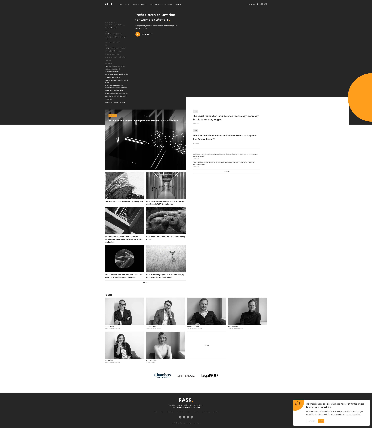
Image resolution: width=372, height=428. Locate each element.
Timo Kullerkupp (193, 326)
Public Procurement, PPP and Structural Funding (116, 81)
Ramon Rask (109, 326)
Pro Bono (158, 4)
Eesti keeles (251, 4)
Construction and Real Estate (113, 51)
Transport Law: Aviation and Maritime (115, 57)
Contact (178, 4)
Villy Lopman (233, 326)
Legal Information (177, 423)
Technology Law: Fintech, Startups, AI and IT (115, 38)
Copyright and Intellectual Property (115, 48)
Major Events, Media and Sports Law (115, 102)
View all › (145, 282)
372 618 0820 (177, 407)
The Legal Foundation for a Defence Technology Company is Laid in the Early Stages (226, 117)
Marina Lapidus (151, 360)
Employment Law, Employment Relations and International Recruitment (116, 86)
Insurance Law (109, 63)
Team (120, 4)
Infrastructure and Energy (112, 54)
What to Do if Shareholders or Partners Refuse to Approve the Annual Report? (225, 137)
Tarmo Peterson (152, 326)
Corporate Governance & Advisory (114, 25)
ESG (106, 45)
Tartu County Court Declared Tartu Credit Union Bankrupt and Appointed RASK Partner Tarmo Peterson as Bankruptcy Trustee (223, 164)
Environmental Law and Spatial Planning (116, 74)
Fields (127, 4)
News (151, 4)
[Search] (257, 4)
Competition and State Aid (112, 77)
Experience (135, 4)
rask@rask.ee (186, 407)
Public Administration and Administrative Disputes (112, 70)
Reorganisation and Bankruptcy (114, 90)
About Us (144, 4)
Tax (106, 31)
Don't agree (311, 421)
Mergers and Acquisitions (112, 28)
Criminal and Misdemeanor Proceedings (116, 93)
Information (356, 414)
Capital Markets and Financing (113, 34)
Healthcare (108, 60)
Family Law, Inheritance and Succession (116, 96)
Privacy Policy (187, 423)
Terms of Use (196, 423)
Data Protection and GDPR (112, 42)
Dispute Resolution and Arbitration (115, 66)
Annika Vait (109, 360)
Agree (321, 421)
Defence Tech (108, 99)
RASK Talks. (168, 4)
